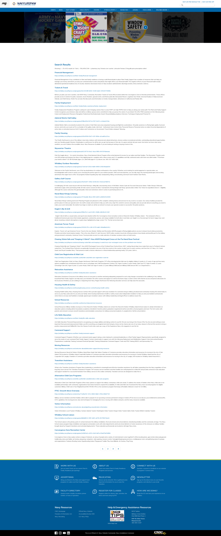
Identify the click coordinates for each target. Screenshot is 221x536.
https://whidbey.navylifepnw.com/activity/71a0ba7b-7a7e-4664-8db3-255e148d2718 (82, 394)
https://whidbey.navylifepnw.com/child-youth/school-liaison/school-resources (78, 303)
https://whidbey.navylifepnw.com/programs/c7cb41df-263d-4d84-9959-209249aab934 (82, 166)
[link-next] (145, 27)
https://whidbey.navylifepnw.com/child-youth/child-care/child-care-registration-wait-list (81, 257)
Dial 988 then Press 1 (138, 516)
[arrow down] (5, 4)
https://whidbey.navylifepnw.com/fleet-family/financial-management (76, 76)
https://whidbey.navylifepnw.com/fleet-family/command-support (74, 333)
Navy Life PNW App (208, 2)
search (182, 5)
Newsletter (143, 477)
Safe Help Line (112, 523)
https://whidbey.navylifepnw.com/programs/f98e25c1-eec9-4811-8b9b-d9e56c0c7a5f (82, 212)
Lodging (135, 10)
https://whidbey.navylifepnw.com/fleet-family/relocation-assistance (75, 273)
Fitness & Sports (109, 10)
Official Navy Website (85, 511)
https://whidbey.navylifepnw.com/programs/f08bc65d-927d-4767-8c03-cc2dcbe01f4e (82, 121)
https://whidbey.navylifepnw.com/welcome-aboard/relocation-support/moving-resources (82, 348)
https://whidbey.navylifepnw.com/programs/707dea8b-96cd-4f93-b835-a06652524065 (82, 197)
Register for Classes (110, 490)
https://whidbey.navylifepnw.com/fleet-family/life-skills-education (75, 318)
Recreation (124, 10)
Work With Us (68, 465)
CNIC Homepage (60, 511)
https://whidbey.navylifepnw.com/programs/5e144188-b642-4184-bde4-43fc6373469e (83, 91)
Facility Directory (70, 490)
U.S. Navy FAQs (84, 516)
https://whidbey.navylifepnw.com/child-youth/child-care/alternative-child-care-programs (82, 379)
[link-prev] (75, 27)
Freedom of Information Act (63, 514)
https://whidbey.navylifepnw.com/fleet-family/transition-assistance (75, 363)
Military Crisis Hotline (138, 514)
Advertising (67, 477)
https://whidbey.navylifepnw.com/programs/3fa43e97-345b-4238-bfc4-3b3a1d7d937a (82, 182)
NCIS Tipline (136, 511)
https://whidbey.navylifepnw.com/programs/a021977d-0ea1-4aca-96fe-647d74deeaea (82, 151)
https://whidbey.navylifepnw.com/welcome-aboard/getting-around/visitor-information (81, 407)
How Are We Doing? (147, 490)
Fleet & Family (70, 10)
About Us (104, 465)
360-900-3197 (136, 523)
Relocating (105, 477)
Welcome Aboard (161, 10)
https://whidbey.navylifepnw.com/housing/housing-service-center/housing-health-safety (82, 288)
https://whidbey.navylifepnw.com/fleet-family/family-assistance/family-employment (80, 106)
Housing (96, 10)
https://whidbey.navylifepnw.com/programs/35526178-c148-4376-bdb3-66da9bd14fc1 (82, 227)
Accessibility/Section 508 (86, 514)
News (61, 10)
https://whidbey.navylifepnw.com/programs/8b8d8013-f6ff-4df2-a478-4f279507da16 (82, 418)
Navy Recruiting (60, 516)
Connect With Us (146, 465)
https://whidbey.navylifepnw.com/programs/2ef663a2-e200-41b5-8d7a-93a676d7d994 (82, 433)
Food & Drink (147, 10)
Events (53, 10)
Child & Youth (84, 10)
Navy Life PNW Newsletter (191, 2)
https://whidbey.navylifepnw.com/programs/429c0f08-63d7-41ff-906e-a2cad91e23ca (82, 136)
